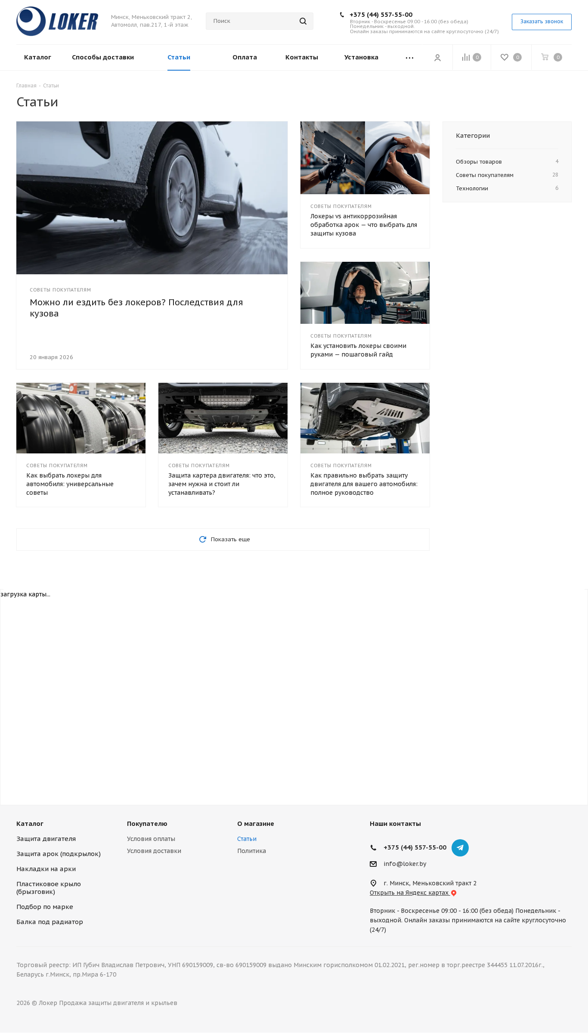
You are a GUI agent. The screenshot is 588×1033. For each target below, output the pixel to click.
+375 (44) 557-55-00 (381, 14)
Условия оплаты (151, 839)
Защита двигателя (46, 838)
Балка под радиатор (49, 922)
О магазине (255, 823)
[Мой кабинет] (437, 57)
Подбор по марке (44, 907)
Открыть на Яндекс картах (410, 893)
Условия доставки (154, 851)
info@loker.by (405, 864)
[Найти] (303, 21)
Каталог (29, 823)
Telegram (460, 847)
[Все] (409, 57)
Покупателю (147, 823)
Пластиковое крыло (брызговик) (48, 888)
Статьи (247, 839)
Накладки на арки (46, 869)
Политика (251, 851)
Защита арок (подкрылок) (58, 854)
